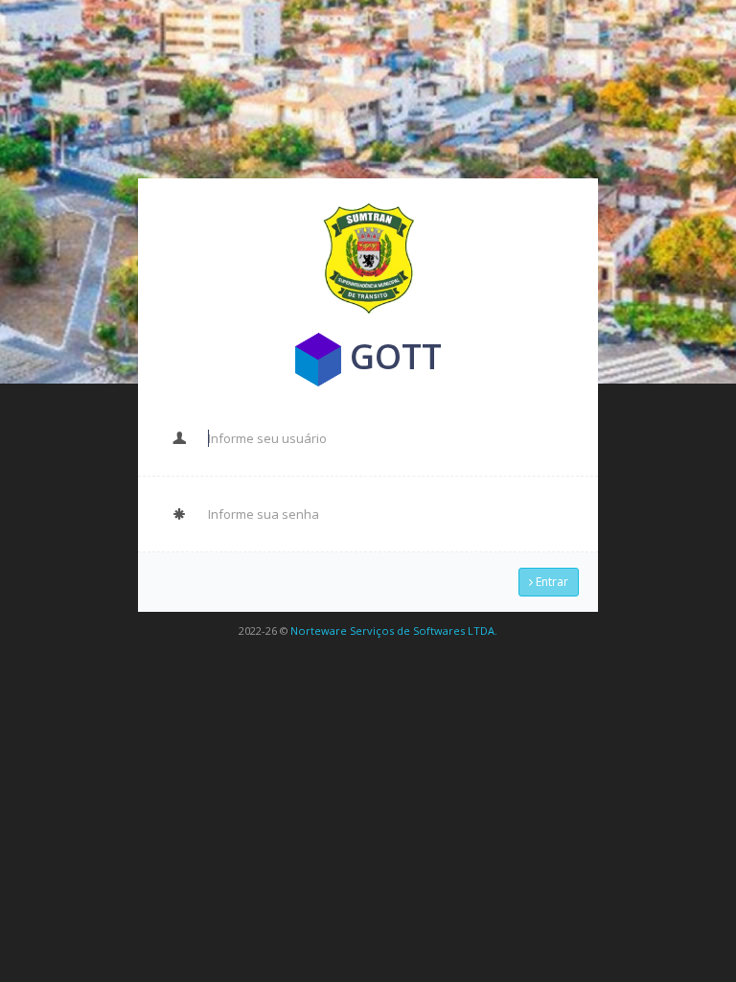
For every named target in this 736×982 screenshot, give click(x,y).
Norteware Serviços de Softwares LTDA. (393, 630)
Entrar (550, 581)
